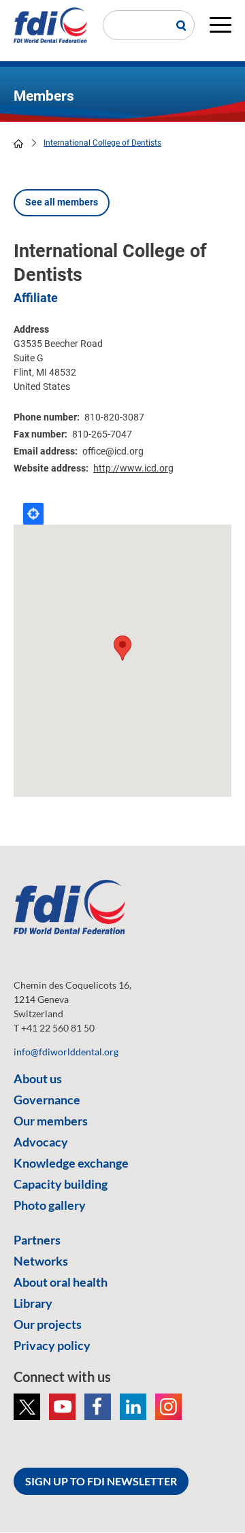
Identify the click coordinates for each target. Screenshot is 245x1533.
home (18, 143)
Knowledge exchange (71, 1162)
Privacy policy (52, 1345)
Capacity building (61, 1183)
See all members (61, 202)
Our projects (48, 1324)
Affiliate (36, 298)
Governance (47, 1099)
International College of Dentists (102, 143)
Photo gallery (50, 1205)
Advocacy (41, 1141)
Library (33, 1303)
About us (38, 1078)
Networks (41, 1260)
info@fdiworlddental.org (66, 1051)
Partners (37, 1239)
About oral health (61, 1281)
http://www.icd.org (133, 468)
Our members (51, 1120)
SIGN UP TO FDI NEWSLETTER (101, 1480)
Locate (33, 514)
